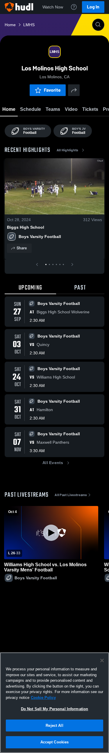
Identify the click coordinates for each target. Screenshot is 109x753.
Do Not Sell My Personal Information (54, 709)
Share (22, 248)
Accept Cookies (54, 742)
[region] (54, 702)
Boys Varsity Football (40, 236)
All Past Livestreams (71, 495)
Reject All (54, 725)
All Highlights (67, 150)
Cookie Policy (43, 697)
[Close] (102, 660)
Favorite (52, 90)
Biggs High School (25, 227)
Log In (93, 7)
